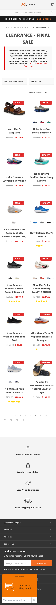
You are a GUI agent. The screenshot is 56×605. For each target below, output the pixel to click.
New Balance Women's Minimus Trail (14, 337)
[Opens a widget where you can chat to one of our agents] (19, 588)
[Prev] (6, 416)
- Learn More (43, 18)
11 (5, 420)
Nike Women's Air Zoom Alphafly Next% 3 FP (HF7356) (14, 233)
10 (46, 415)
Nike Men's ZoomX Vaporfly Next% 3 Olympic (41, 337)
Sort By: (33, 92)
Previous (30, 222)
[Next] (22, 420)
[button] (14, 81)
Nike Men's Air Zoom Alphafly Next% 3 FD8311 (41, 288)
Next (53, 222)
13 (17, 420)
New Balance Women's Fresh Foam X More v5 (14, 288)
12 (11, 420)
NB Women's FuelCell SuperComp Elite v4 (42, 177)
